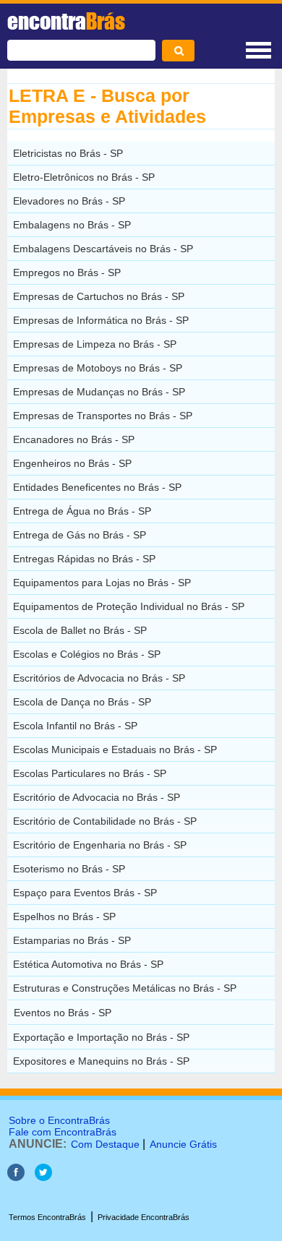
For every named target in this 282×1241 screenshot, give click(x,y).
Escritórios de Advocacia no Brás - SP (99, 678)
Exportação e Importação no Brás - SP (101, 1037)
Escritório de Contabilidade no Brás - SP (105, 821)
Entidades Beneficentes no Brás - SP (97, 487)
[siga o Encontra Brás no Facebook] (16, 1177)
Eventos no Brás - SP (62, 1012)
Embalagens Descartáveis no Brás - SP (103, 248)
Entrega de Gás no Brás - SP (79, 535)
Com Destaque (105, 1144)
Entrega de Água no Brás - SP (82, 511)
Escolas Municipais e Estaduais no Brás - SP (115, 749)
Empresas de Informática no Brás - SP (101, 320)
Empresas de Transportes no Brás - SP (102, 415)
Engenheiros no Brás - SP (72, 463)
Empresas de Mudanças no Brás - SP (99, 392)
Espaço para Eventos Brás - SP (85, 892)
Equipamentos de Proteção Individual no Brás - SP (128, 606)
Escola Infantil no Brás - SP (75, 725)
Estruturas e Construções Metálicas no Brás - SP (124, 988)
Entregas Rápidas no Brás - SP (84, 558)
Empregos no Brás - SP (67, 272)
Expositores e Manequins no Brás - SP (101, 1061)
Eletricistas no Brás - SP (68, 153)
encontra (66, 21)
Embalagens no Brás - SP (72, 225)
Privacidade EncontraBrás (143, 1217)
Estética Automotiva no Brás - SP (88, 964)
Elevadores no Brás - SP (69, 201)
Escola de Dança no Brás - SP (82, 702)
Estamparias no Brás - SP (72, 940)
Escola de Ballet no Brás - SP (80, 630)
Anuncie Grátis (183, 1144)
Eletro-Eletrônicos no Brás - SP (84, 177)
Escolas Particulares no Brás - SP (89, 773)
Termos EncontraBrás (47, 1217)
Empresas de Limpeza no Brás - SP (94, 344)
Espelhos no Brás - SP (64, 916)
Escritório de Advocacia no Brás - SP (96, 797)
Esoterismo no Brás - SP (69, 869)
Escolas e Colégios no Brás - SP (87, 654)
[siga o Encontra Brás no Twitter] (43, 1177)
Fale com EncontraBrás (62, 1132)
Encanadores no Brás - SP (73, 439)
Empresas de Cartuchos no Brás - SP (98, 296)
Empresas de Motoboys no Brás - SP (97, 368)
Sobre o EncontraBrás (59, 1120)
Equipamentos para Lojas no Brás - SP (102, 582)
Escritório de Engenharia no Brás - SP (100, 845)
